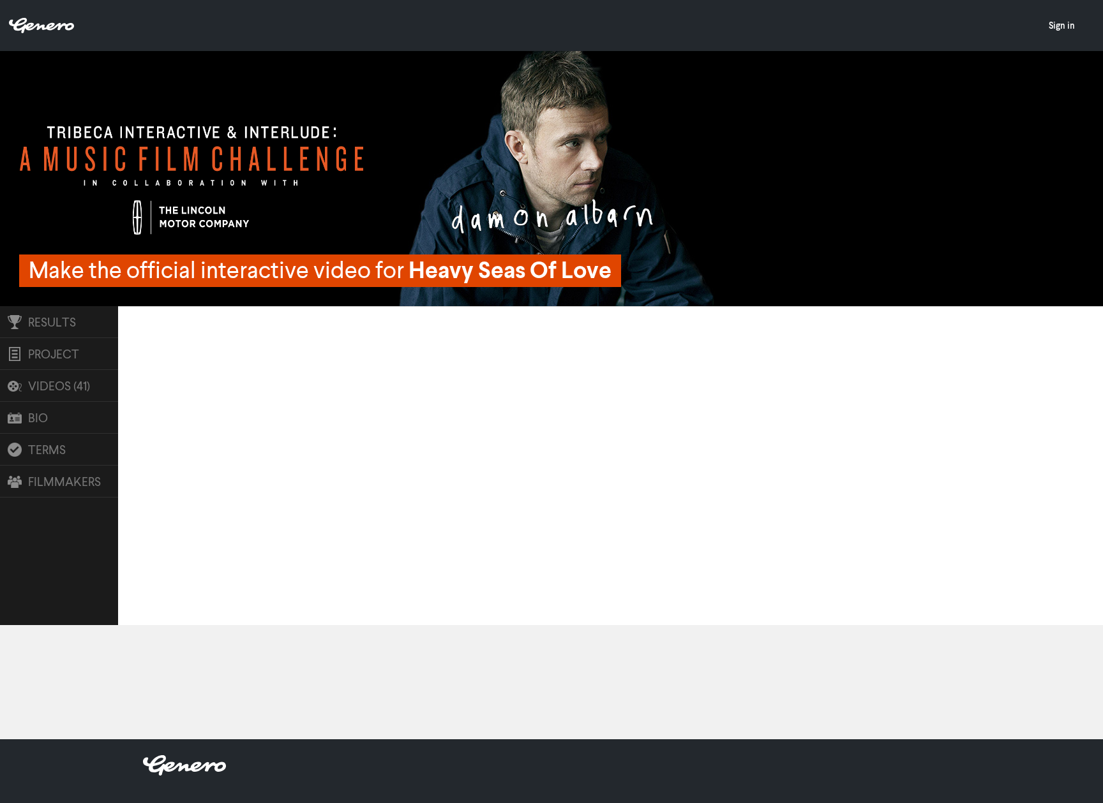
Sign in (1062, 25)
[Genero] (184, 771)
